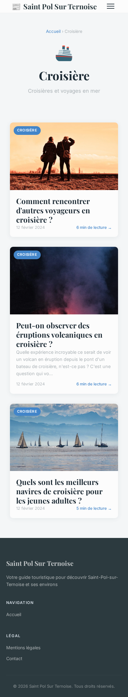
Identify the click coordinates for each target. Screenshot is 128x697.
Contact (14, 658)
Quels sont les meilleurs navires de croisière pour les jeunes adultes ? (59, 491)
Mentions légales (23, 647)
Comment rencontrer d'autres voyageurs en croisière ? (53, 210)
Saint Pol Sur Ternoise (54, 6)
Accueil (53, 31)
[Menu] (110, 6)
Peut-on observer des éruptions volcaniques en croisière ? (59, 334)
